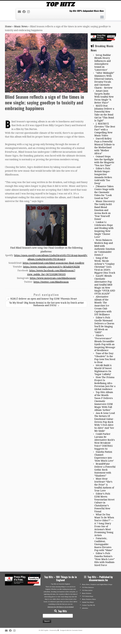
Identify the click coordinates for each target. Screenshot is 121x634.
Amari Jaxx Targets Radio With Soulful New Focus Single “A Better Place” (104, 96)
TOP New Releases (88, 587)
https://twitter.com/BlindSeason (51, 281)
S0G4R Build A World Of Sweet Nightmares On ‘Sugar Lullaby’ (103, 370)
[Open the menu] (102, 17)
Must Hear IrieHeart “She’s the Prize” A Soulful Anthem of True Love (104, 484)
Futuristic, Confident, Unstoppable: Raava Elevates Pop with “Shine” (103, 544)
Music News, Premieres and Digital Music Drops (97, 584)
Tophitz (46, 630)
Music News (21, 26)
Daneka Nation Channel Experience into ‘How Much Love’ (104, 456)
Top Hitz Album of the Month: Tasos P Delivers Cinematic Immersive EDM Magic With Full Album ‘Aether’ (103, 401)
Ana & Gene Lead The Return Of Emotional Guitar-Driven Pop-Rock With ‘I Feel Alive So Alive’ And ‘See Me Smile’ (104, 422)
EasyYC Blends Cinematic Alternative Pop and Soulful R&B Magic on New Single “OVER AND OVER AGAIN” (104, 284)
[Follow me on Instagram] (29, 12)
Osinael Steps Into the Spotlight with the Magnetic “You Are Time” (104, 161)
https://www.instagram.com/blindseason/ (53, 278)
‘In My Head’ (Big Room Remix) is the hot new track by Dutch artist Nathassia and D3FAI (46, 304)
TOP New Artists (87, 590)
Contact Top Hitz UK (88, 605)
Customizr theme (77, 630)
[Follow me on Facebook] (24, 12)
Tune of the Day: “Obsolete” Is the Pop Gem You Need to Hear (104, 358)
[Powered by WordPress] (58, 630)
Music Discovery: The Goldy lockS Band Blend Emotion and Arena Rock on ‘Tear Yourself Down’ (104, 210)
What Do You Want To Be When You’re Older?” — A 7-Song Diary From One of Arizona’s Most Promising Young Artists (104, 525)
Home (8, 26)
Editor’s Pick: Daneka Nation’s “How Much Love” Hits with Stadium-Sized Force (104, 559)
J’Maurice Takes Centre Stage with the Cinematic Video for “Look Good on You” (104, 192)
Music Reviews (86, 593)
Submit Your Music (88, 602)
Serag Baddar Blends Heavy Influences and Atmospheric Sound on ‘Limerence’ (102, 62)
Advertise (85, 608)
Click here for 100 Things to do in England (61, 607)
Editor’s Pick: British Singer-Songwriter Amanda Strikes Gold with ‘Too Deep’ (103, 176)
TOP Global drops (87, 596)
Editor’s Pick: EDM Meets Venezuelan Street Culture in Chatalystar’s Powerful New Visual (104, 502)
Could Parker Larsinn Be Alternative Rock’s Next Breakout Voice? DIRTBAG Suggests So (104, 441)
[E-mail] (20, 12)
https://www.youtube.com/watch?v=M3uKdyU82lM (51, 266)
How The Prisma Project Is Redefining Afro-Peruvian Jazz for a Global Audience (104, 383)
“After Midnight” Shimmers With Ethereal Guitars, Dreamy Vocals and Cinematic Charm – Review (104, 80)
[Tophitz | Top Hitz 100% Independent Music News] (60, 4)
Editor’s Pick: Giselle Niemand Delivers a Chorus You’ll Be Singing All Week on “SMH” (104, 325)
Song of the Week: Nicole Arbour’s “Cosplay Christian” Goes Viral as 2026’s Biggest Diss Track (104, 265)
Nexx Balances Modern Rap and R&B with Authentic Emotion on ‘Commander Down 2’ (104, 247)
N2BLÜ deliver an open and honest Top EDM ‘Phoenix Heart (42, 298)
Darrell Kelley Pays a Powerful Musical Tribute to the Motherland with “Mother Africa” (104, 146)
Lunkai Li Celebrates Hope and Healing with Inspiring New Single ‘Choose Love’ (103, 229)
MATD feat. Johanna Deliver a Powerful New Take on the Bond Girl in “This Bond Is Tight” (104, 113)
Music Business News (89, 599)
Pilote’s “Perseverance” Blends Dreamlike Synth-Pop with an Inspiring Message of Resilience (104, 343)
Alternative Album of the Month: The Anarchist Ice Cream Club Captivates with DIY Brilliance (103, 305)
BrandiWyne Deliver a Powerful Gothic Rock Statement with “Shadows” (104, 469)
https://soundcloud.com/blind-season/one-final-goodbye (53, 262)
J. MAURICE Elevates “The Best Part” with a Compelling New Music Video (104, 129)
